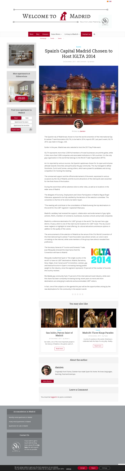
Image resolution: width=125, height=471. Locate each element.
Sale (27, 118)
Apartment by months (21, 125)
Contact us (86, 34)
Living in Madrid (71, 34)
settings (68, 469)
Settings (104, 468)
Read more (59, 349)
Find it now (16, 130)
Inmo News (55, 34)
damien (92, 62)
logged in (54, 397)
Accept (82, 468)
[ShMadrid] (62, 18)
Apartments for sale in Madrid (18, 426)
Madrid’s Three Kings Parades (97, 332)
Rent (31, 34)
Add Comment (81, 62)
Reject (93, 468)
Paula (106, 336)
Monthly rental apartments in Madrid (20, 417)
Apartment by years (21, 122)
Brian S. (67, 338)
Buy (37, 34)
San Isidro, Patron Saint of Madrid (59, 334)
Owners (45, 34)
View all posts (47, 381)
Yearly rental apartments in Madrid (20, 422)
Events (78, 47)
